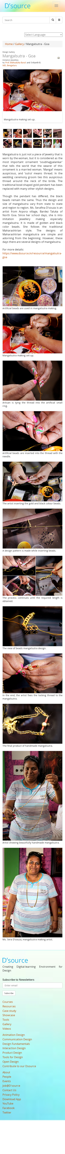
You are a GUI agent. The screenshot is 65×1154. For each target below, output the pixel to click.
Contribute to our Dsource (19, 1066)
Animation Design (13, 1035)
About (6, 1072)
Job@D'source (11, 1086)
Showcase (8, 1015)
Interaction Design (14, 1048)
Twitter (6, 1112)
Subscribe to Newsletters (18, 980)
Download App (11, 1099)
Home (9, 44)
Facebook (8, 1108)
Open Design (10, 1062)
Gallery (19, 44)
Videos (6, 1028)
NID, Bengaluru (9, 65)
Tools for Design (12, 1057)
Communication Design (17, 1039)
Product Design (12, 1052)
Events (6, 1081)
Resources (9, 1006)
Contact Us (9, 1090)
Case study (9, 1011)
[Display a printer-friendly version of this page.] (58, 58)
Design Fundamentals (16, 1044)
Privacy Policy (11, 1094)
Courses (7, 1002)
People (6, 1076)
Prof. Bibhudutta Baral (15, 62)
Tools (5, 1020)
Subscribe (9, 993)
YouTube (7, 1103)
